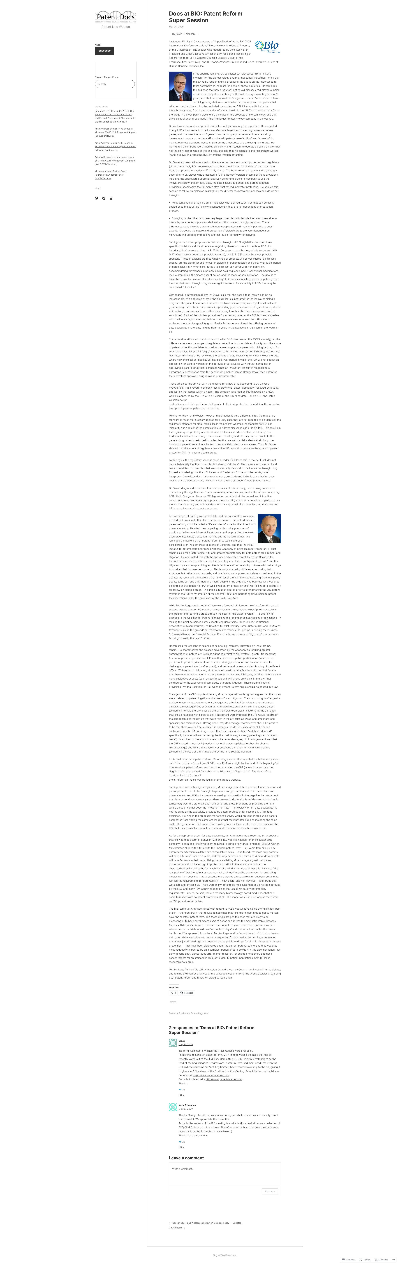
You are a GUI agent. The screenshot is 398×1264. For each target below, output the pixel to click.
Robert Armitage (178, 57)
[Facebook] (104, 198)
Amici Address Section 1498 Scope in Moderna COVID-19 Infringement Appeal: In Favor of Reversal (115, 132)
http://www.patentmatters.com (211, 1075)
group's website (231, 779)
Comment (270, 1191)
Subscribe (105, 50)
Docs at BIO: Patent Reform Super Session (206, 17)
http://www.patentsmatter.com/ (224, 1079)
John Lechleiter (239, 49)
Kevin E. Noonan (185, 33)
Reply (181, 1094)
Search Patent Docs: (107, 77)
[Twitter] (97, 198)
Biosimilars (184, 1013)
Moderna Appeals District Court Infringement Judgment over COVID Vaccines (110, 175)
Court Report (175, 1227)
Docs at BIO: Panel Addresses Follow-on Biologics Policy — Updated (206, 1222)
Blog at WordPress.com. (225, 1255)
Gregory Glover (226, 57)
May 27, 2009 (186, 1044)
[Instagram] (111, 198)
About (98, 44)
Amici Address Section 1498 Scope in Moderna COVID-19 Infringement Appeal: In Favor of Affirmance (115, 146)
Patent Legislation (200, 1013)
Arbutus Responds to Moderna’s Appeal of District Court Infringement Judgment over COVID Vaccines (115, 160)
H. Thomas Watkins (218, 61)
